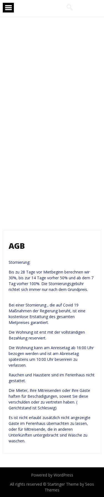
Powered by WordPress (52, 475)
